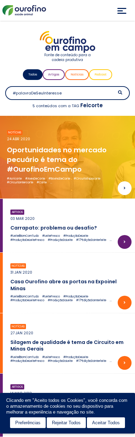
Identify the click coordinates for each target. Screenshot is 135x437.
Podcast (100, 74)
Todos (32, 74)
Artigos (53, 74)
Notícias (77, 74)
